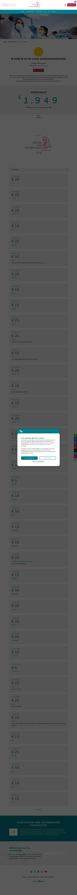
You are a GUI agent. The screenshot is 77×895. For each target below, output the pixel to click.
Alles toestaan (29, 458)
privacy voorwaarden (40, 444)
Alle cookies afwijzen (38, 461)
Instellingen (47, 458)
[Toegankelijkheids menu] (75, 2)
